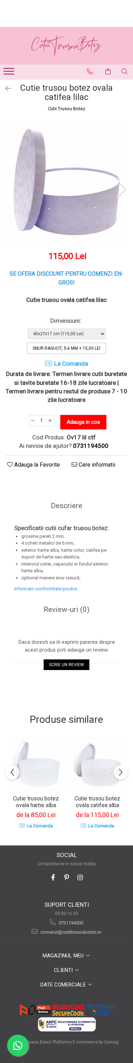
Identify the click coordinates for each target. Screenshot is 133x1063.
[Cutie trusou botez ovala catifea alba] (97, 764)
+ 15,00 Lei (66, 348)
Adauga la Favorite (36, 464)
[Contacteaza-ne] (90, 71)
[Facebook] (53, 877)
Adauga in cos (83, 422)
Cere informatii (96, 464)
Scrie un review (66, 664)
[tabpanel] (66, 182)
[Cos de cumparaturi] (108, 71)
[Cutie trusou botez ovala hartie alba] (36, 764)
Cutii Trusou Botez (66, 108)
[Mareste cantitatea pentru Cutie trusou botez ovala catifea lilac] (50, 420)
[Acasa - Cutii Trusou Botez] (66, 46)
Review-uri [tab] (66, 609)
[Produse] (10, 73)
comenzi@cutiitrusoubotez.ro (70, 932)
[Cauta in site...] (125, 71)
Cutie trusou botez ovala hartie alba (36, 802)
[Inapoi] (5, 88)
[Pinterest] (66, 877)
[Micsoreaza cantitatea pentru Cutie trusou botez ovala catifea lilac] (33, 420)
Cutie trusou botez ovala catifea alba (97, 802)
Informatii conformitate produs (45, 588)
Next (122, 189)
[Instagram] (80, 877)
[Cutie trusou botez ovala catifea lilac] (66, 182)
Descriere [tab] (66, 505)
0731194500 (70, 923)
